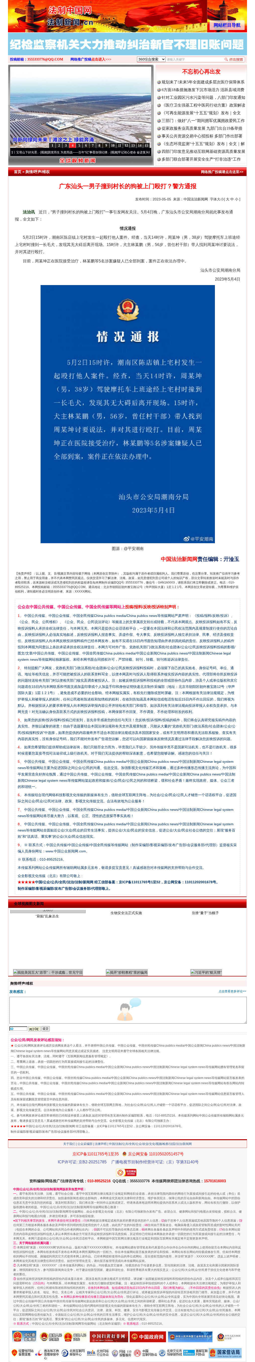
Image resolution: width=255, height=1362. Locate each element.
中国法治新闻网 (196, 199)
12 (126, 145)
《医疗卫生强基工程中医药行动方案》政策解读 (203, 105)
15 (146, 145)
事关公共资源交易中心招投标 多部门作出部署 (202, 136)
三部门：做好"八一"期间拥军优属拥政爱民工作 (203, 120)
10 (113, 145)
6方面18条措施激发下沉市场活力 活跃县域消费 (203, 90)
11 (119, 145)
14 (139, 145)
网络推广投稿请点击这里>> (222, 172)
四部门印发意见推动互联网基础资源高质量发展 (203, 151)
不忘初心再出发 (201, 71)
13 (133, 145)
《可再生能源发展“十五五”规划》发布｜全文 (201, 113)
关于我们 (69, 1144)
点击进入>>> (101, 59)
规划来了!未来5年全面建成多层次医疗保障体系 (203, 82)
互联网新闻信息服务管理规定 (86, 1056)
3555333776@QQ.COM (45, 59)
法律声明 (101, 1144)
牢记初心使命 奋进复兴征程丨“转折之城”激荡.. (114, 152)
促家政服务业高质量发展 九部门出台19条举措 (202, 128)
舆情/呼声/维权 (37, 172)
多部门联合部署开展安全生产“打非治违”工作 (201, 159)
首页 (17, 172)
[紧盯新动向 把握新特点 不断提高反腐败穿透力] (127, 49)
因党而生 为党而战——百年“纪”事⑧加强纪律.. (43, 152)
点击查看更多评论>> (232, 991)
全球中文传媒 (49, 14)
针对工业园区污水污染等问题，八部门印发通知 (203, 97)
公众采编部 (84, 1144)
